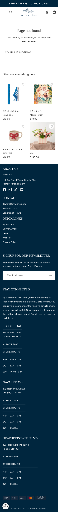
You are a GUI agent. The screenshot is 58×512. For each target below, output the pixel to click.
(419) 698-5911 (10, 400)
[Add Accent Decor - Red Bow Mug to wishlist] (23, 126)
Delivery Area (10, 229)
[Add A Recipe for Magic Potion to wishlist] (51, 84)
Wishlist (6, 238)
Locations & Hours (12, 213)
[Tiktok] (16, 190)
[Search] (10, 12)
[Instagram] (10, 190)
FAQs (5, 233)
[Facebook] (4, 190)
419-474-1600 (10, 208)
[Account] (47, 12)
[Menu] (4, 12)
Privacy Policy (10, 242)
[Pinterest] (22, 190)
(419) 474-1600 (10, 344)
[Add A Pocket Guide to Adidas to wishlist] (23, 84)
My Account (9, 224)
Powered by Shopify (39, 508)
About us (7, 174)
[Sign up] (50, 275)
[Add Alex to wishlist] (51, 126)
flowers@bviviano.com (14, 204)
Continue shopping (18, 52)
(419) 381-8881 (10, 456)
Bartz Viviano (23, 508)
